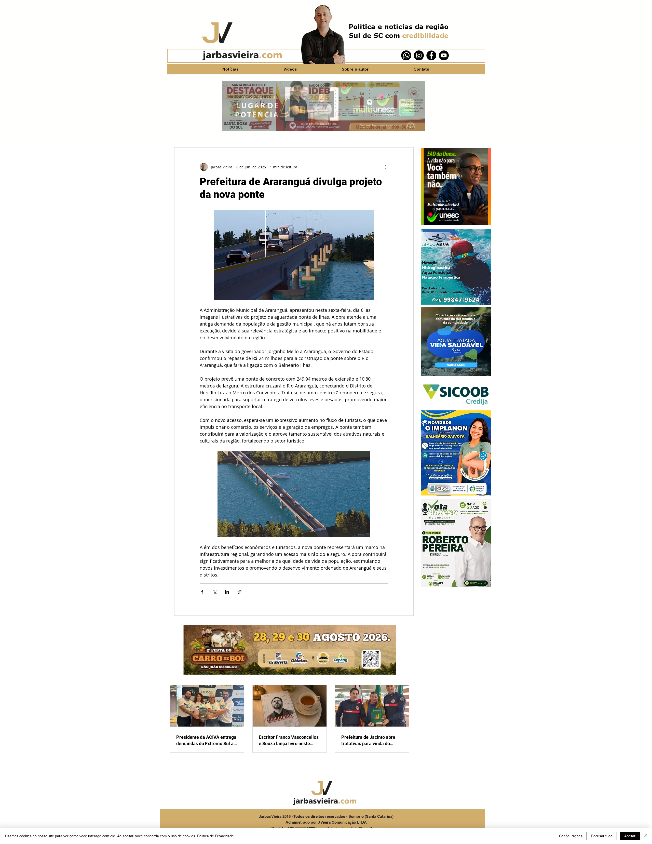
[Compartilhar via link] (239, 592)
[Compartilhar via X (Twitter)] (214, 592)
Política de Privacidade (215, 835)
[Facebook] (431, 55)
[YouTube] (444, 55)
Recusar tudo (602, 835)
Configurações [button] (570, 835)
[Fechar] (646, 836)
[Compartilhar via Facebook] (202, 592)
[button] (456, 186)
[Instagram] (419, 55)
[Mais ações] (385, 167)
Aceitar (629, 835)
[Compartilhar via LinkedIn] (227, 592)
